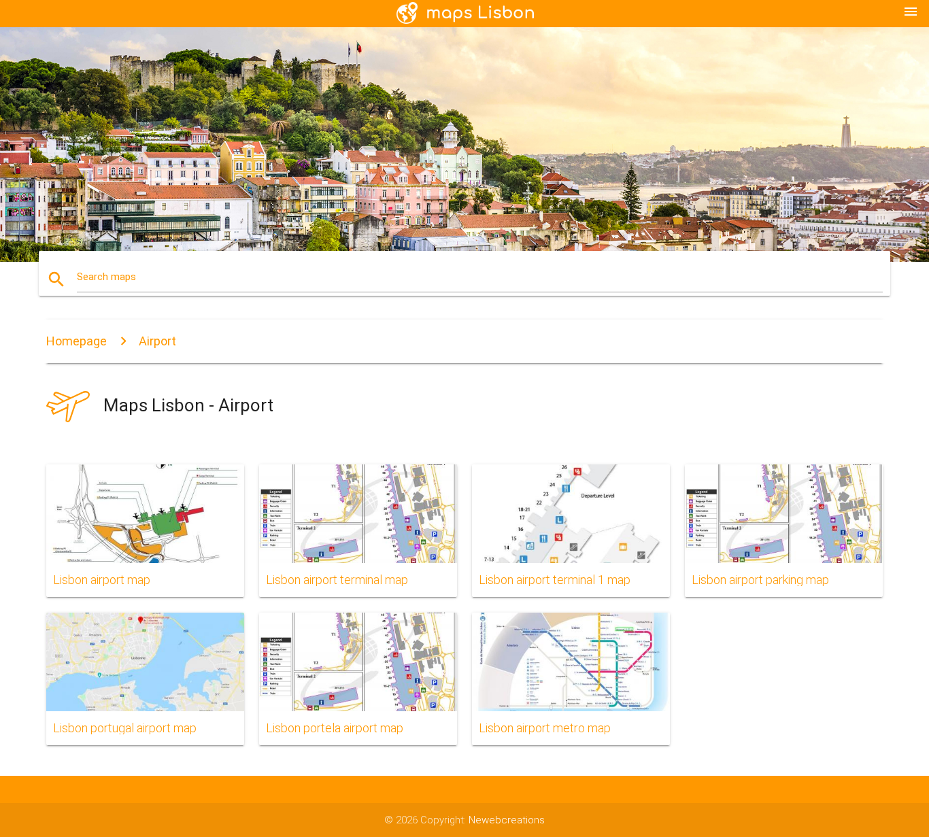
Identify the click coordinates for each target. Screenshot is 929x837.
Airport (157, 341)
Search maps (106, 277)
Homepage (76, 341)
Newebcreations (507, 820)
